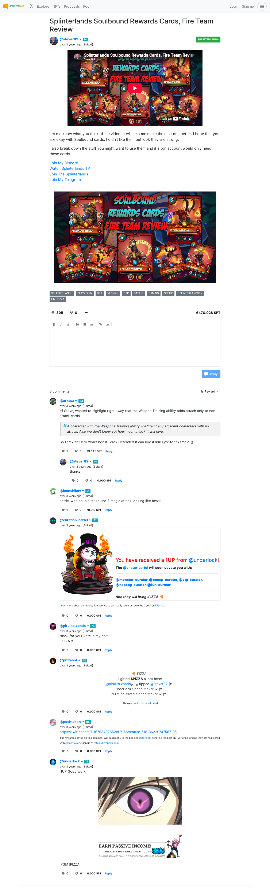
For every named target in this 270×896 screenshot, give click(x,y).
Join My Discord (64, 163)
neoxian (113, 293)
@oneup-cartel (135, 567)
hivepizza (57, 299)
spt (99, 293)
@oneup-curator (163, 579)
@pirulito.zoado (73, 626)
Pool (86, 6)
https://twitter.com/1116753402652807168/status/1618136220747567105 (118, 732)
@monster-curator (131, 579)
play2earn (84, 293)
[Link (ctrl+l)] (101, 325)
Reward (210, 391)
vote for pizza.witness (144, 703)
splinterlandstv (190, 293)
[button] (261, 6)
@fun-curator (159, 585)
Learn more (66, 605)
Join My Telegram (65, 179)
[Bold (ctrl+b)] (54, 325)
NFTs (57, 6)
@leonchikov (71, 490)
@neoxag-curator (131, 585)
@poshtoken (71, 722)
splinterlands (61, 293)
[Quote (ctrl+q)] (77, 325)
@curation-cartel (74, 520)
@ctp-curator (190, 579)
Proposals (72, 6)
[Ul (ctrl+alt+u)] (91, 325)
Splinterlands (208, 39)
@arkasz (67, 400)
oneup (168, 293)
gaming (153, 293)
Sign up (248, 6)
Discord (159, 605)
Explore (43, 6)
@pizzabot (69, 660)
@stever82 (69, 39)
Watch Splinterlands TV (70, 168)
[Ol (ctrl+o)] (84, 325)
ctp (126, 293)
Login (234, 6)
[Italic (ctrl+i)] (61, 325)
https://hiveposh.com (106, 742)
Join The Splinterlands (69, 174)
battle (138, 293)
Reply (213, 374)
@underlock (203, 560)
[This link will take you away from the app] (140, 845)
